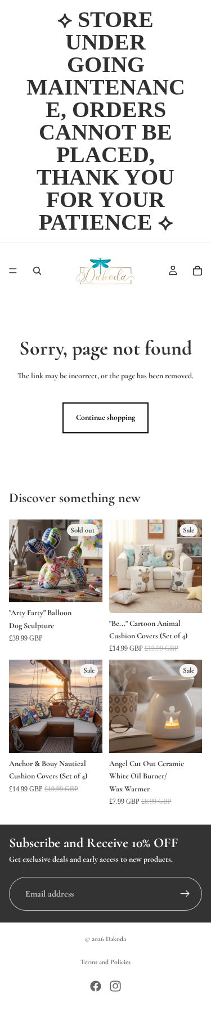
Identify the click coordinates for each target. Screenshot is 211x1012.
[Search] (37, 270)
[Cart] (197, 270)
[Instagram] (115, 986)
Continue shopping (105, 417)
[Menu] (13, 271)
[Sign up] (185, 894)
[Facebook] (95, 986)
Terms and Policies (105, 962)
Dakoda (116, 939)
